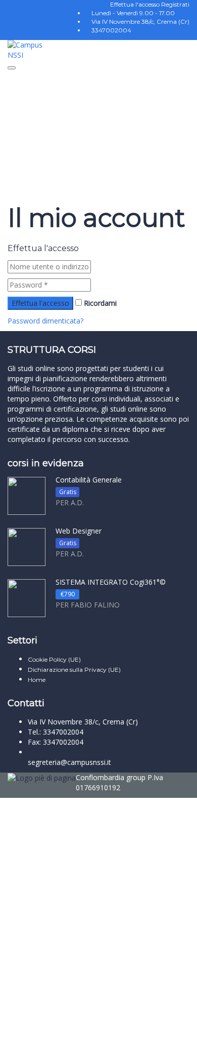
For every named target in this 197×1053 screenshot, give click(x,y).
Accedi (101, 1037)
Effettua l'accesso (135, 4)
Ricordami (99, 303)
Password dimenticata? (45, 321)
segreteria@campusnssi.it (69, 762)
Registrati (175, 4)
